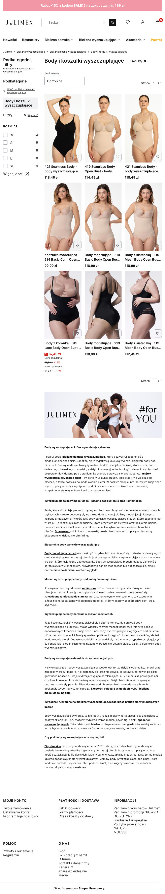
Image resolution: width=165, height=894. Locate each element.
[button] (112, 22)
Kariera (64, 867)
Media (63, 875)
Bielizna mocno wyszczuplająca (68, 51)
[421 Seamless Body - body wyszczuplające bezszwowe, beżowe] (143, 128)
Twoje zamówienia (17, 808)
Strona (145, 83)
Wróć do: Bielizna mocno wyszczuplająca (21, 91)
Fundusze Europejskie (130, 820)
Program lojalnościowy (20, 816)
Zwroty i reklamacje (18, 851)
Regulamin (11, 855)
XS (12, 135)
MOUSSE (120, 832)
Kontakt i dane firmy (74, 863)
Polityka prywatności (130, 824)
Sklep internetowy (78, 888)
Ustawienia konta (16, 812)
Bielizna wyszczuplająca (31, 51)
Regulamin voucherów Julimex (137, 808)
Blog (62, 851)
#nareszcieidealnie (73, 871)
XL (12, 166)
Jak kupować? (69, 808)
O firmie (65, 859)
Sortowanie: (52, 73)
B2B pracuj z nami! (73, 855)
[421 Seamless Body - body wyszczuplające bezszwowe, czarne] (62, 128)
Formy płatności (71, 812)
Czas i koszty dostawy (76, 816)
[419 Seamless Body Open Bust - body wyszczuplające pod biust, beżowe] (103, 128)
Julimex (7, 51)
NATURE (120, 828)
